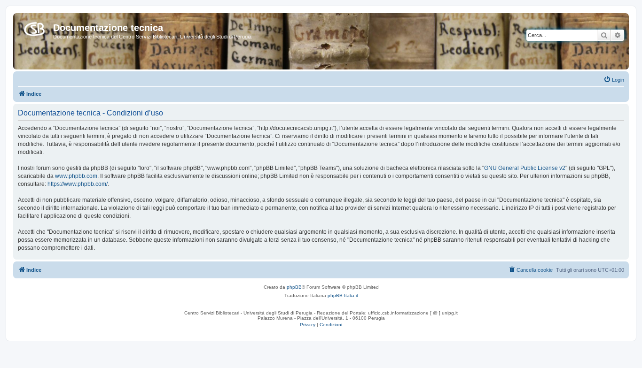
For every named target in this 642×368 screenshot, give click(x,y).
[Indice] (34, 27)
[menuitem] (613, 79)
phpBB (294, 287)
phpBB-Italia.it (343, 295)
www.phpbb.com (76, 176)
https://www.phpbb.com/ (77, 184)
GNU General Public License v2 (524, 168)
